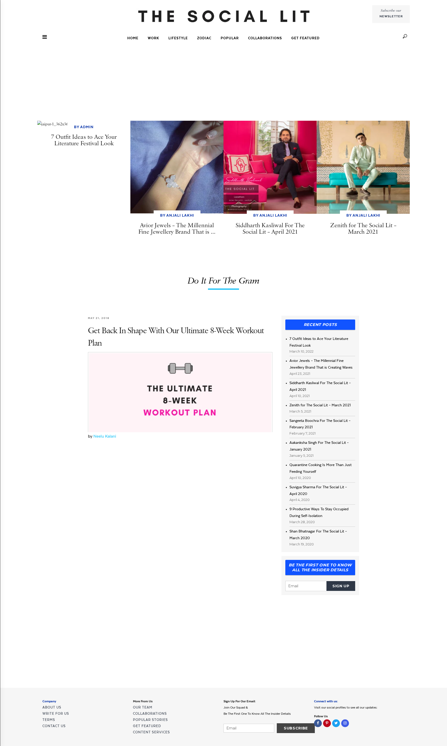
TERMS (48, 720)
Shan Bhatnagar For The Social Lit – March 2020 (318, 534)
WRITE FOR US (55, 713)
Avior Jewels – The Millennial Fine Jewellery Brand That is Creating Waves (321, 364)
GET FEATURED (305, 38)
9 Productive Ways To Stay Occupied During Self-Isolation (318, 512)
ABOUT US (51, 707)
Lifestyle (178, 38)
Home (132, 38)
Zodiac (204, 38)
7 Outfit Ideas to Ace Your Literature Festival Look (318, 342)
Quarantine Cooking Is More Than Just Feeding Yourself (320, 468)
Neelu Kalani (104, 436)
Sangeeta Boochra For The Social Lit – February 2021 (320, 423)
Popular (230, 38)
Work (153, 38)
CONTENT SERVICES (151, 732)
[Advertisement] (223, 82)
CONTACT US (54, 726)
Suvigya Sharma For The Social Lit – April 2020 (318, 490)
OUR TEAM (142, 707)
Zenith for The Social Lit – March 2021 (320, 405)
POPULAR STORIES (150, 720)
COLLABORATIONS (265, 38)
